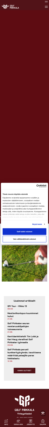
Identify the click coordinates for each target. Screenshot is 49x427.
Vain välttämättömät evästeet (24, 239)
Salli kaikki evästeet (24, 231)
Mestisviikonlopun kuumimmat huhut (23, 315)
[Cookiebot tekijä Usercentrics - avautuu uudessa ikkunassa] (36, 186)
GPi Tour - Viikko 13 (17, 306)
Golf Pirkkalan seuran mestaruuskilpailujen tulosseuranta (18, 326)
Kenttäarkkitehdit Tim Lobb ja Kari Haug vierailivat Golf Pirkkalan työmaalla (23, 339)
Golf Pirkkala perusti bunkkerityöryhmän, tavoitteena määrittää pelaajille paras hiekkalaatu (24, 354)
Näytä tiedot (37, 224)
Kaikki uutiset (24, 370)
